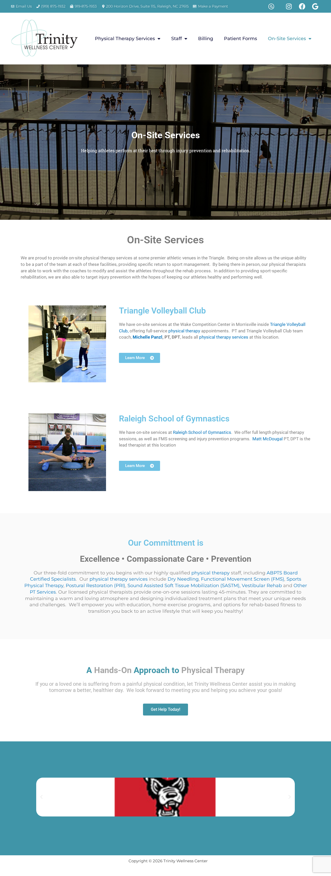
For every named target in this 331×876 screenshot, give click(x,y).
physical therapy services (223, 337)
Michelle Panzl (147, 337)
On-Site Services (287, 38)
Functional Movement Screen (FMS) (242, 579)
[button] (271, 6)
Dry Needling (183, 579)
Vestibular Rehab (262, 585)
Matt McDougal (267, 438)
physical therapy (184, 330)
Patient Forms (240, 38)
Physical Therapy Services (125, 38)
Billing (205, 38)
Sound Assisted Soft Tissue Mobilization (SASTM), (183, 585)
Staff (176, 38)
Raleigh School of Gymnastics (202, 432)
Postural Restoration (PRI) (95, 585)
